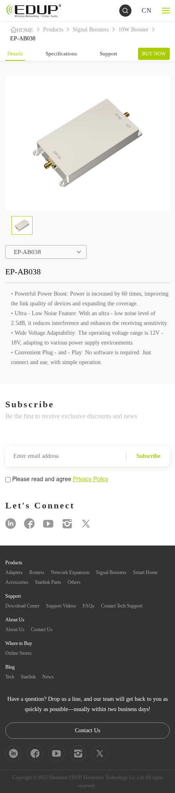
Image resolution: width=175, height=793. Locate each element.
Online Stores (18, 653)
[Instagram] (67, 523)
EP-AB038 (22, 38)
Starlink (28, 677)
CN (147, 10)
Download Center (22, 606)
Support (108, 54)
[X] (86, 523)
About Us (14, 629)
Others (74, 582)
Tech (9, 677)
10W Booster (133, 30)
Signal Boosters (91, 30)
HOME (25, 30)
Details (15, 54)
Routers (36, 572)
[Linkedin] (10, 523)
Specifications (61, 54)
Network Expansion (70, 572)
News (48, 677)
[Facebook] (29, 523)
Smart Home (145, 572)
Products (53, 30)
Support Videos (61, 606)
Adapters (14, 572)
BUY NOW (154, 54)
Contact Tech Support (121, 606)
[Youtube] (48, 523)
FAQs (88, 606)
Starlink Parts (48, 582)
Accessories (16, 582)
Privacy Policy (90, 479)
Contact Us (41, 629)
